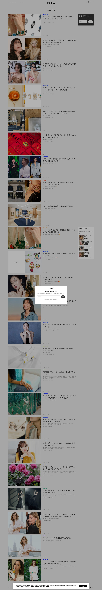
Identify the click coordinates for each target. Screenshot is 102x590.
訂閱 (63, 296)
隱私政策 (56, 299)
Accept (83, 586)
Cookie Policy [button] (26, 586)
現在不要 (51, 301)
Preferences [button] (47, 586)
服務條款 (53, 299)
